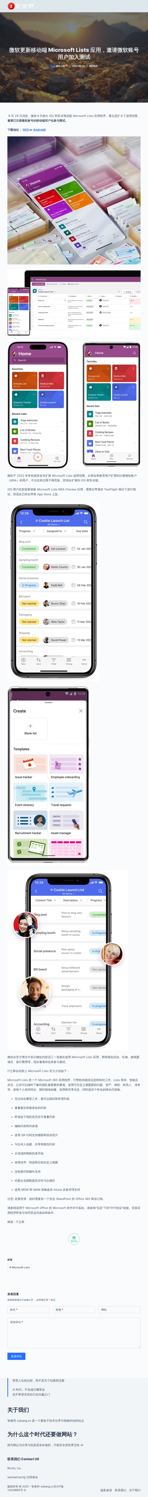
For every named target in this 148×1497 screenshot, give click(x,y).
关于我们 (135, 1490)
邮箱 (59, 1309)
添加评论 (16, 1322)
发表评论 (16, 1356)
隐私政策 (106, 1490)
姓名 (14, 1309)
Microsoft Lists (20, 1267)
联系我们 (120, 1490)
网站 (104, 1309)
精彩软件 (93, 66)
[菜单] (139, 6)
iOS (26, 129)
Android (39, 129)
